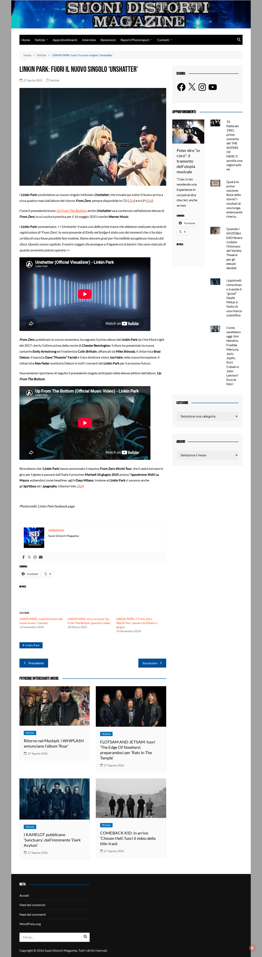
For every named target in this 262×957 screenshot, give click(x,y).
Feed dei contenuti (32, 905)
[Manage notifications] (252, 948)
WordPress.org (30, 924)
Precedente (36, 663)
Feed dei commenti (32, 914)
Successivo (149, 663)
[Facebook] (23, 557)
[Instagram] (35, 557)
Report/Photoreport (135, 40)
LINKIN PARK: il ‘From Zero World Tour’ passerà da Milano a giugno (136, 623)
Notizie (40, 40)
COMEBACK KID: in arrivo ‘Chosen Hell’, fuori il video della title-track (128, 838)
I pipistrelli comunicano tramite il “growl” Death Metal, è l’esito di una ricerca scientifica (234, 297)
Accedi (24, 895)
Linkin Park (32, 645)
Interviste (89, 40)
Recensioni (108, 40)
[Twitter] (29, 557)
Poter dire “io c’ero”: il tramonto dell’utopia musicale (188, 161)
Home (25, 40)
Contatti (163, 40)
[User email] (41, 557)
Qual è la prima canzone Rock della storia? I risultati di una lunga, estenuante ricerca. (234, 199)
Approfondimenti (65, 40)
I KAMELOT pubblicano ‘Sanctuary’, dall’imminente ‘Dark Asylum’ (52, 840)
